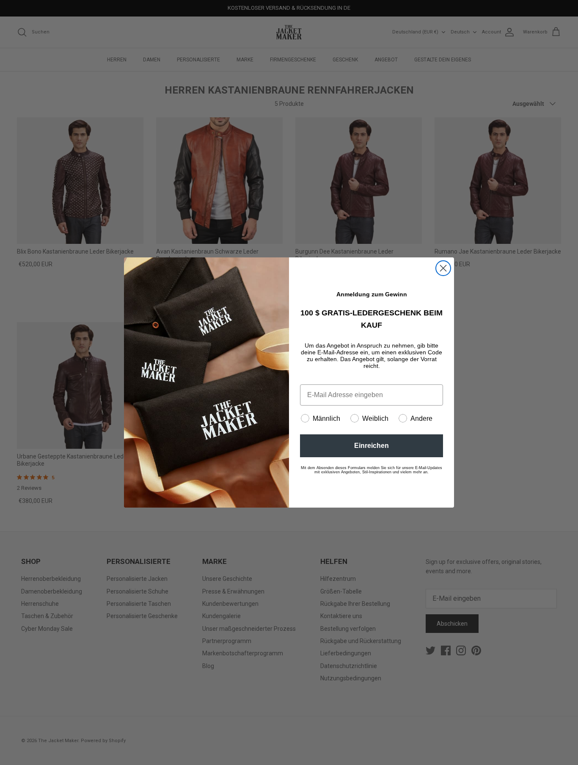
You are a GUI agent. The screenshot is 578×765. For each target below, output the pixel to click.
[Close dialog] (443, 268)
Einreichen (371, 445)
